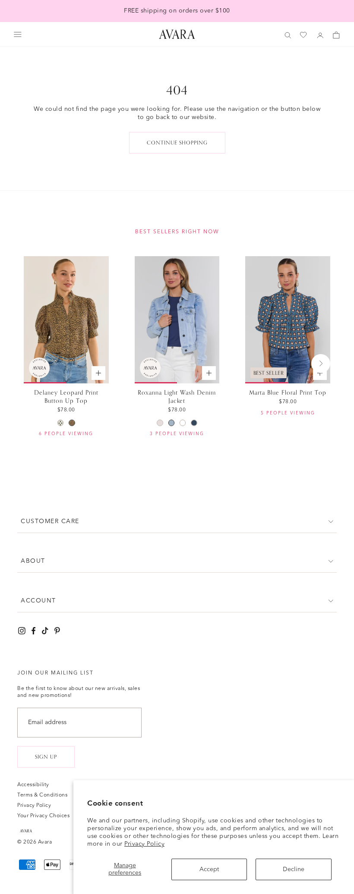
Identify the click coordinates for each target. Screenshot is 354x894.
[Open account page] (320, 35)
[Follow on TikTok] (45, 630)
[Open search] (288, 35)
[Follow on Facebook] (33, 630)
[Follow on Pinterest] (57, 630)
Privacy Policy (144, 844)
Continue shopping (177, 142)
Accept (209, 869)
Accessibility (33, 784)
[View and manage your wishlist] (304, 35)
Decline (293, 869)
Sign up (46, 757)
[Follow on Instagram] (21, 630)
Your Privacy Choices (43, 816)
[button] (177, 522)
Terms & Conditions (42, 795)
